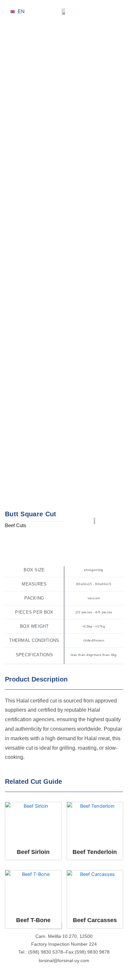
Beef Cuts (15, 525)
